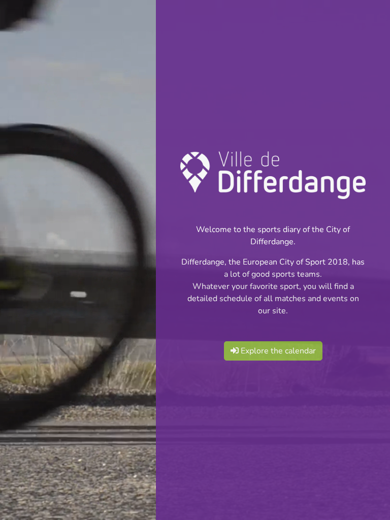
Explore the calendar (277, 350)
